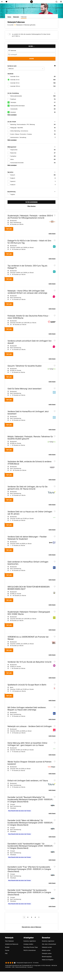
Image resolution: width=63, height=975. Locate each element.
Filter (31, 46)
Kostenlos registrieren (30, 941)
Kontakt (7, 947)
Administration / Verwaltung (18, 137)
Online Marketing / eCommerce (19, 131)
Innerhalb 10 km (14, 76)
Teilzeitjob (13, 102)
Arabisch (12, 184)
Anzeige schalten (28, 944)
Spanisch (12, 181)
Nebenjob (16, 17)
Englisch (12, 178)
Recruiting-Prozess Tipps (31, 947)
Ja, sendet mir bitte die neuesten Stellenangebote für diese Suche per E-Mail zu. (31, 35)
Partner (7, 950)
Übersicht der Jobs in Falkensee (31, 927)
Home (9, 17)
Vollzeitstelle (13, 109)
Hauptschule (13, 149)
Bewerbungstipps (47, 956)
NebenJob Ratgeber (47, 959)
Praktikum (13, 99)
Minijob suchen (46, 950)
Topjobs (12, 194)
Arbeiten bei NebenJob (11, 944)
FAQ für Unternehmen (30, 950)
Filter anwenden (31, 202)
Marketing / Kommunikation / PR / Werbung (22, 124)
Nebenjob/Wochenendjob (17, 105)
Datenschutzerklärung (20, 967)
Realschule (13, 153)
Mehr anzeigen (12, 115)
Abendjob (13, 112)
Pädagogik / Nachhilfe (16, 127)
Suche (31, 58)
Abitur (12, 159)
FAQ (6, 953)
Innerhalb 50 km (14, 83)
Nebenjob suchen (47, 947)
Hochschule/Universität (17, 162)
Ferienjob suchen (46, 953)
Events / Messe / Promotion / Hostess (21, 134)
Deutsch (12, 175)
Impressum (30, 967)
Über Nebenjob (9, 941)
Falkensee (24, 17)
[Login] (61, 1)
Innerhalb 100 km (15, 86)
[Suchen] (57, 2)
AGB (13, 967)
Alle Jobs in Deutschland (49, 944)
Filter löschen (31, 206)
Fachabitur (13, 156)
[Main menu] (2, 1)
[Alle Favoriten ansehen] (6, 2)
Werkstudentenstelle (16, 96)
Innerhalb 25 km (14, 79)
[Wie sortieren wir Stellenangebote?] (54, 66)
